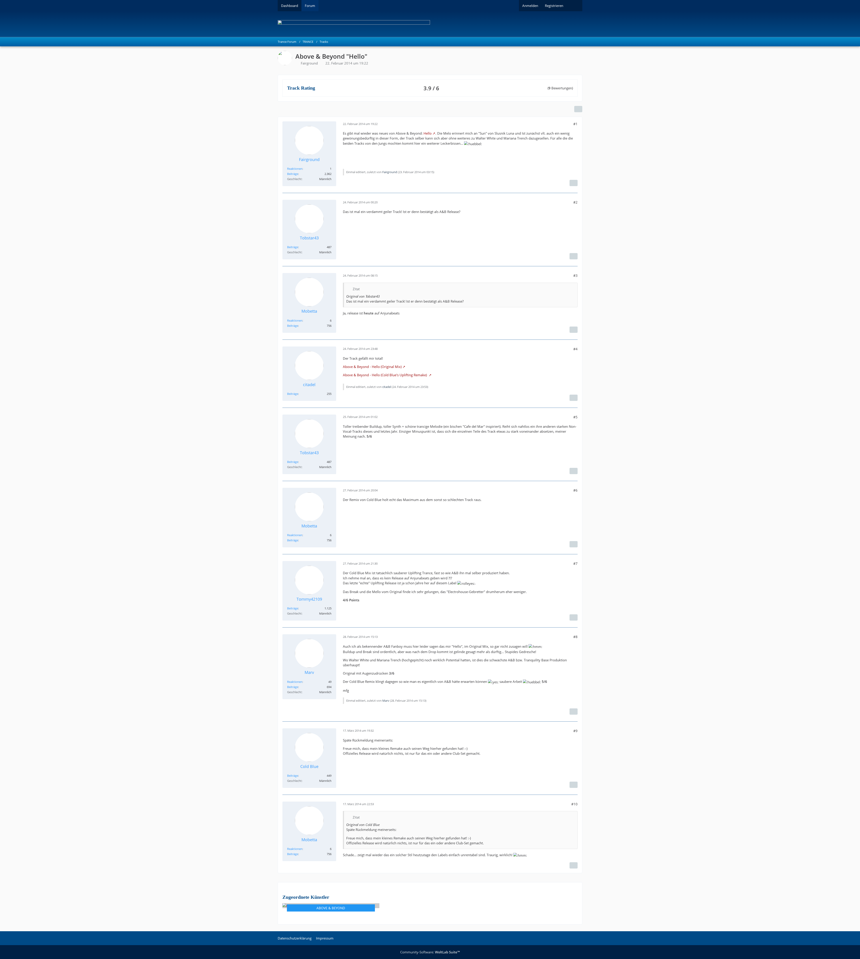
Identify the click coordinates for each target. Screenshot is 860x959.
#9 (575, 731)
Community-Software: (430, 952)
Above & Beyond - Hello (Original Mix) (372, 366)
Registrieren (554, 5)
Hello (428, 133)
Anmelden (530, 5)
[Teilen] (578, 109)
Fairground (309, 63)
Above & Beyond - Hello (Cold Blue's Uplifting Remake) (385, 375)
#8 (575, 636)
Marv (385, 701)
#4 (575, 349)
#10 (574, 804)
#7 (575, 563)
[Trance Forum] (430, 24)
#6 (575, 490)
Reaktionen (294, 169)
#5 (575, 417)
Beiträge (292, 174)
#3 (575, 275)
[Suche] (574, 5)
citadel (386, 387)
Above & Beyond (330, 908)
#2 (575, 202)
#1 (575, 124)
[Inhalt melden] (574, 183)
